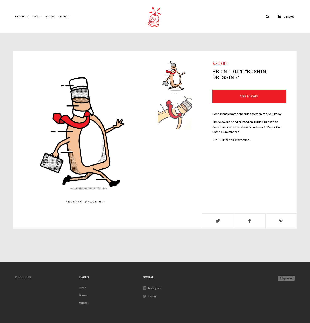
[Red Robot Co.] (154, 16)
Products (22, 16)
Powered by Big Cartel (286, 278)
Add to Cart (249, 96)
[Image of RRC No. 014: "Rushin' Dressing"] (174, 77)
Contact (64, 16)
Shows (49, 16)
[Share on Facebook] (249, 221)
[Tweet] (218, 221)
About (37, 16)
